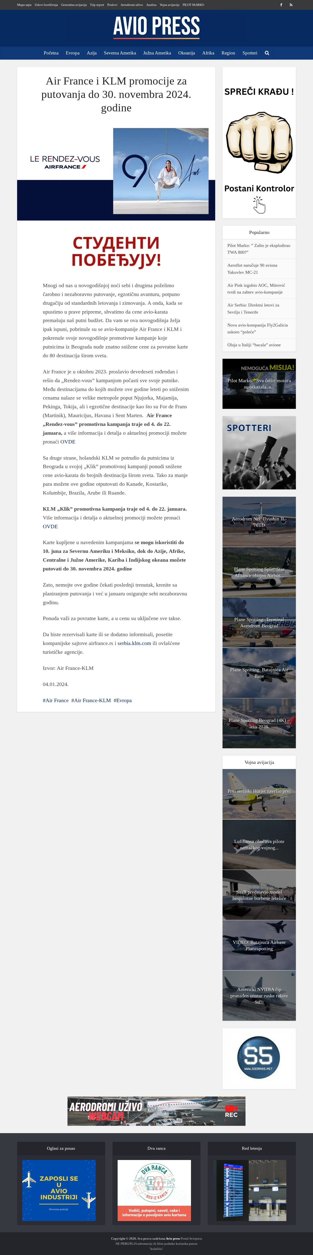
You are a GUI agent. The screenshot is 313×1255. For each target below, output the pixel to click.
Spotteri (250, 52)
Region (228, 52)
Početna (51, 52)
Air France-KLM (92, 700)
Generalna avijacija (74, 5)
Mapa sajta (24, 5)
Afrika (208, 52)
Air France (57, 700)
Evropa (72, 52)
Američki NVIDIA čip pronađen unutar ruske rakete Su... (259, 996)
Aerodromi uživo (132, 5)
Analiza (151, 5)
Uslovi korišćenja (46, 5)
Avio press (173, 1238)
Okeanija (186, 52)
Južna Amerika (157, 52)
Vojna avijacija (169, 5)
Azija (92, 52)
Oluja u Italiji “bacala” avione (254, 344)
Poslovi (112, 5)
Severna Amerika (120, 52)
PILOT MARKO (193, 5)
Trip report (97, 5)
